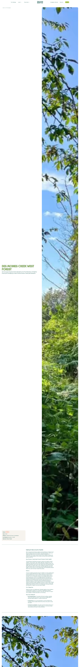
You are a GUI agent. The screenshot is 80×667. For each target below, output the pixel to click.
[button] (19, 2)
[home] (40, 2)
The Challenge (13, 2)
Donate (67, 2)
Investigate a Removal (54, 2)
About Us (61, 2)
